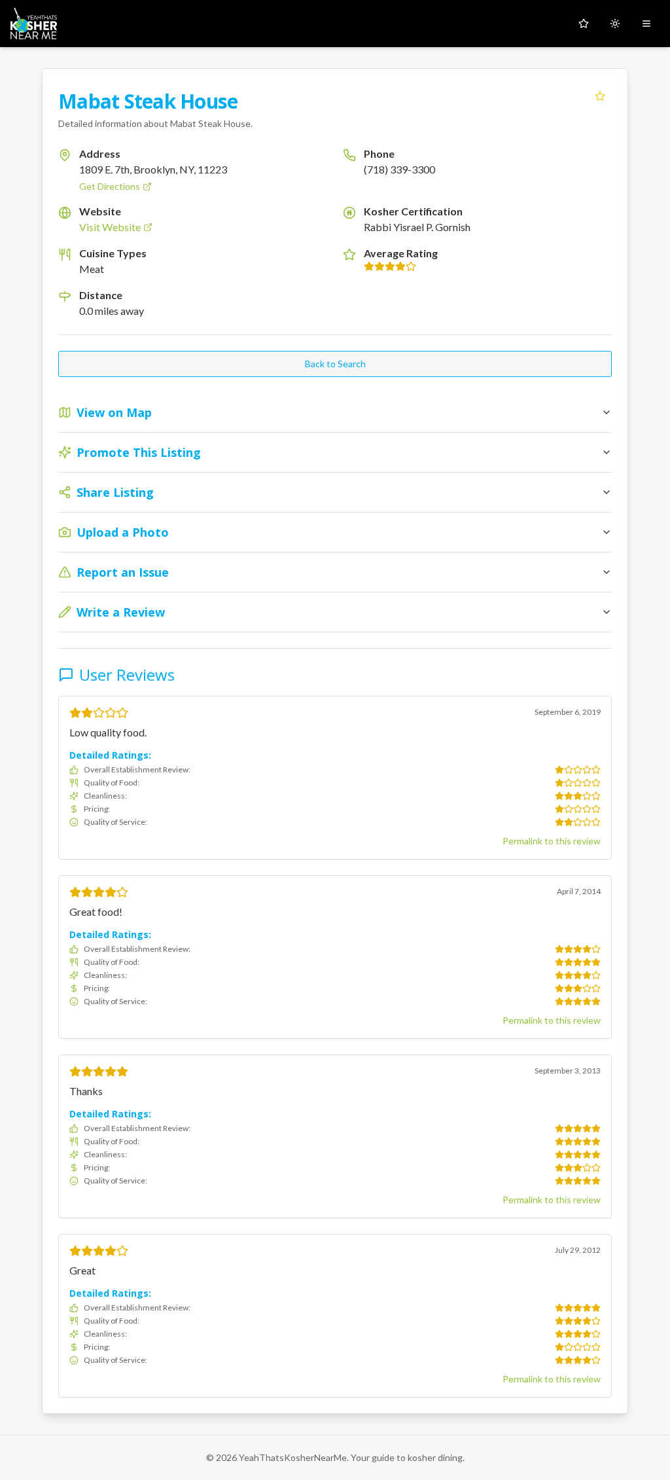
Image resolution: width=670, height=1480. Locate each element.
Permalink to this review (551, 840)
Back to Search (335, 363)
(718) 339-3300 (399, 169)
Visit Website (110, 227)
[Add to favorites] (600, 96)
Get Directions (109, 186)
